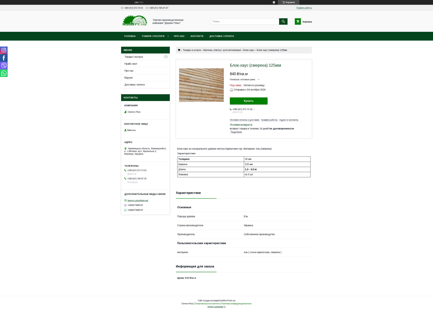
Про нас (179, 36)
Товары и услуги (192, 50)
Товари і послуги (153, 36)
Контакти (197, 36)
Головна (129, 36)
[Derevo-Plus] (135, 27)
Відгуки (128, 77)
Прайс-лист (130, 63)
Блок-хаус (248, 50)
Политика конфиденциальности (236, 303)
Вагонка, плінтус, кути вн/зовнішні (222, 50)
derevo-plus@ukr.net (138, 200)
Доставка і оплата (221, 36)
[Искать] (283, 21)
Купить (249, 100)
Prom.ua (231, 300)
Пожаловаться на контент (207, 303)
